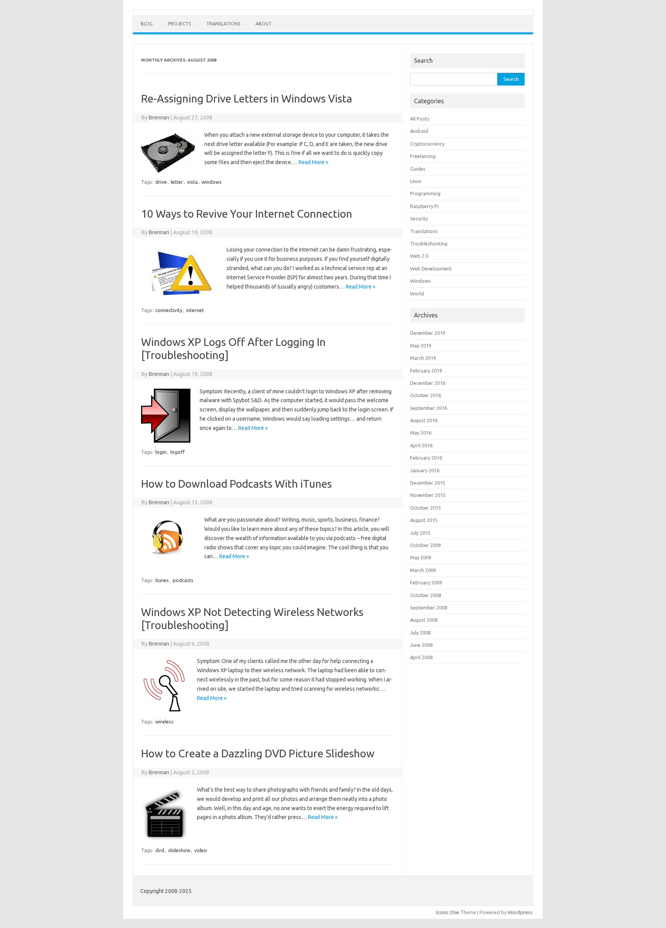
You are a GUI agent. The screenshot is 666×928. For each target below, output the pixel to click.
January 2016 (424, 470)
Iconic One (447, 912)
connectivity (168, 310)
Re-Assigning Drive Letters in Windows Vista (246, 98)
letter (177, 182)
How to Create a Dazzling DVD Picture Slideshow (258, 753)
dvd (159, 850)
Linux (416, 181)
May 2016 (420, 432)
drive (161, 182)
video (200, 850)
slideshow (179, 850)
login (160, 452)
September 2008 (428, 607)
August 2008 (423, 620)
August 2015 (423, 520)
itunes (162, 580)
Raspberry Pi (424, 206)
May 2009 (420, 557)
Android (419, 131)
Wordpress (520, 912)
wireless (164, 721)
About (264, 23)
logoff (177, 452)
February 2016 (426, 457)
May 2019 (420, 345)
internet (195, 310)
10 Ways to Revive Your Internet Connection (246, 214)
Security (419, 218)
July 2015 (420, 532)
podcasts (183, 580)
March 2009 (423, 570)
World (417, 293)
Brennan (159, 117)
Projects (179, 23)
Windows (420, 281)
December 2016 (427, 383)
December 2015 (427, 482)
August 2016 (423, 420)
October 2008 (425, 595)
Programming (425, 193)
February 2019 (426, 370)
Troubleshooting (428, 243)
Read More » (313, 162)
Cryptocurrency (427, 143)
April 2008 (421, 657)
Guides (418, 168)
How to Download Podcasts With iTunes (236, 484)
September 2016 (428, 408)
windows (212, 182)
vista (192, 182)
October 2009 (425, 545)
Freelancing (423, 156)
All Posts (419, 118)
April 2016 (421, 445)
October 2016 (425, 395)
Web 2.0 (419, 255)
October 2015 (425, 507)
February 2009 (426, 582)
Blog (147, 23)
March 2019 (423, 358)
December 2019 (427, 333)
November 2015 (428, 495)
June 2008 (421, 645)
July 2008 (420, 632)
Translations (223, 23)
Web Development (431, 268)
